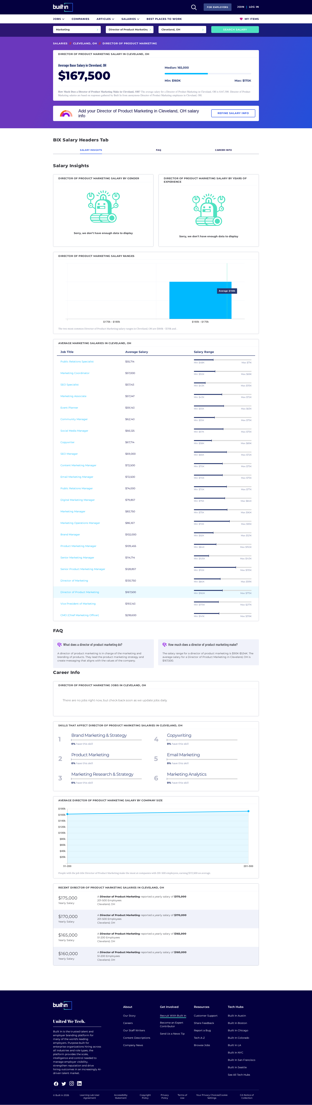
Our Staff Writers (134, 1030)
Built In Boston (237, 1023)
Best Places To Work (164, 19)
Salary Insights (91, 150)
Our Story (129, 1015)
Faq (158, 150)
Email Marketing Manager (76, 476)
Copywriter (67, 442)
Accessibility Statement (120, 1096)
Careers (128, 1023)
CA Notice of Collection (247, 1096)
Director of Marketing (74, 580)
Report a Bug (202, 1030)
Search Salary (235, 29)
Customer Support (206, 1015)
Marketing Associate (73, 396)
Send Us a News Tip (172, 1033)
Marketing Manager (72, 511)
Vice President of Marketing (78, 603)
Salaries (129, 19)
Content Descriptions (136, 1037)
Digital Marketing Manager (77, 500)
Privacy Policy (165, 1096)
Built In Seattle (237, 1067)
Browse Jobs (202, 1045)
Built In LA (234, 1045)
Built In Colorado (238, 1037)
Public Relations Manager (76, 488)
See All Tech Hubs (239, 1074)
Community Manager (74, 419)
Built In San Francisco (241, 1060)
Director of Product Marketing (79, 592)
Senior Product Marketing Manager (82, 569)
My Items (251, 19)
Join (240, 7)
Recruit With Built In (173, 1015)
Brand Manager (70, 534)
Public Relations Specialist (77, 361)
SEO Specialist (69, 384)
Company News (133, 1045)
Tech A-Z (199, 1037)
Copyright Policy (145, 1096)
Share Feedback (204, 1023)
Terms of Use (182, 1096)
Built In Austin (237, 1015)
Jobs (57, 19)
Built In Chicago (238, 1030)
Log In (254, 7)
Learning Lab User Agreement (89, 1096)
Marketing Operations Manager (80, 523)
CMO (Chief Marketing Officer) (79, 615)
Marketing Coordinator (75, 373)
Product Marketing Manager (78, 546)
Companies (80, 19)
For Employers (217, 7)
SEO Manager (69, 453)
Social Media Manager (74, 430)
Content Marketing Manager (78, 465)
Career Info (223, 150)
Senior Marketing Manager (77, 557)
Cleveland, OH (85, 43)
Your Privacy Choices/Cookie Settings (212, 1096)
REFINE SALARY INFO (233, 113)
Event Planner (69, 407)
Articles (104, 19)
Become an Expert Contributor (171, 1024)
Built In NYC (235, 1052)
